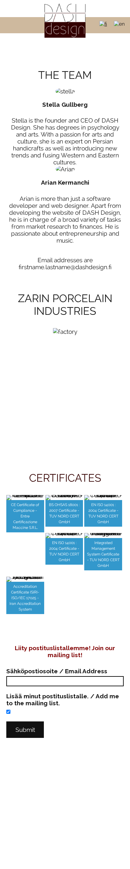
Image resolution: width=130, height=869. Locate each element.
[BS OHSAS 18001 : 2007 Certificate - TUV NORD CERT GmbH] (64, 497)
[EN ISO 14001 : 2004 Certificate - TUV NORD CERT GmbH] (103, 497)
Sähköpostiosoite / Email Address (56, 671)
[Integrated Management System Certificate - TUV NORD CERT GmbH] (103, 535)
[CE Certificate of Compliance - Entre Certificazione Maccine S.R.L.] (25, 497)
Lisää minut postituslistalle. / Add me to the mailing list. (62, 700)
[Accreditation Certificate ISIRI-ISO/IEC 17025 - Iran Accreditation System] (25, 579)
